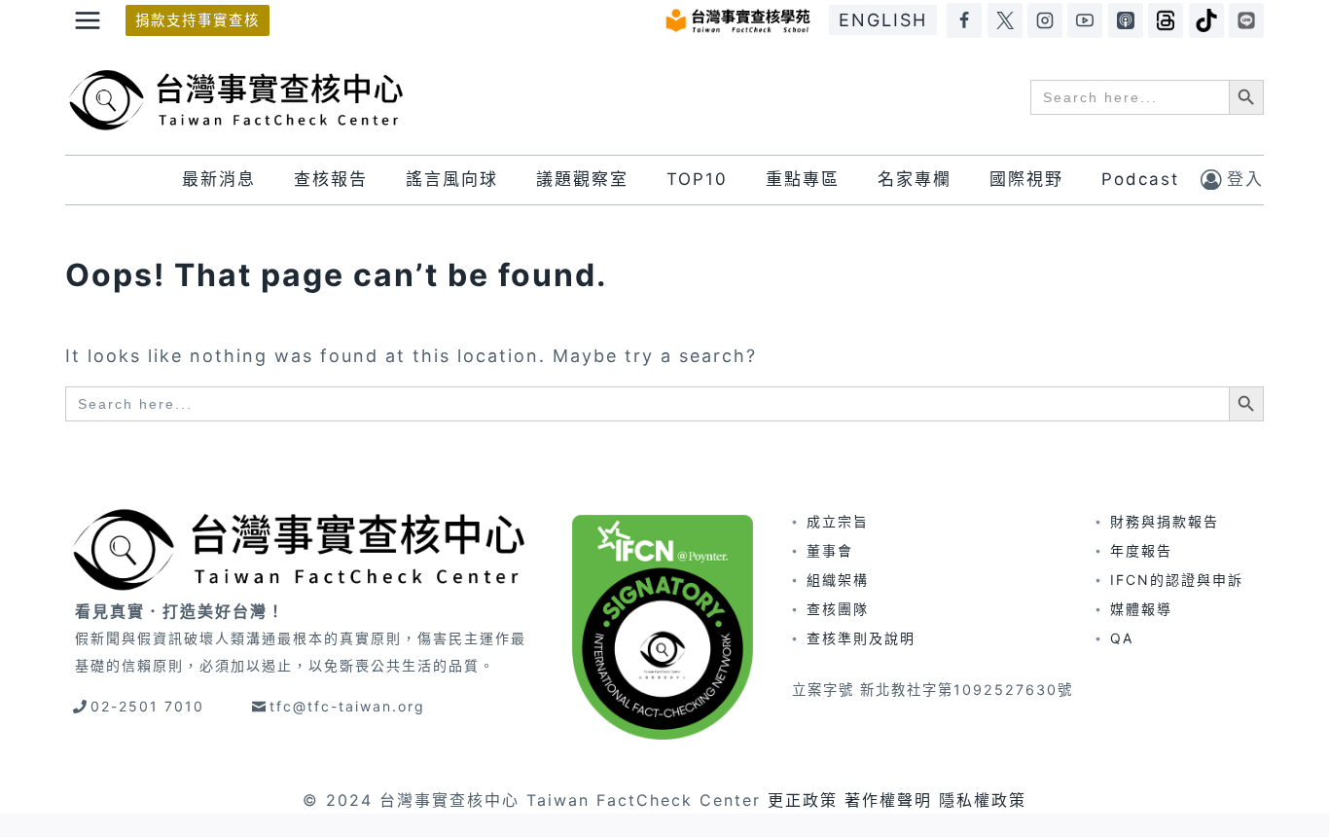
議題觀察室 (582, 179)
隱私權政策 (982, 800)
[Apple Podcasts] (1125, 20)
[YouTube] (1084, 20)
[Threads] (1165, 20)
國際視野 (1026, 179)
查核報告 (331, 179)
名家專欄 (915, 179)
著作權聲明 (888, 800)
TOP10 (697, 179)
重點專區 (803, 179)
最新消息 (219, 179)
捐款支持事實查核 (197, 20)
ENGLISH (883, 20)
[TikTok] (1206, 20)
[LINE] (1246, 20)
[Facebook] (964, 20)
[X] (1005, 20)
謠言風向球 (452, 179)
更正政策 (803, 800)
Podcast (1140, 179)
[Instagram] (1044, 20)
